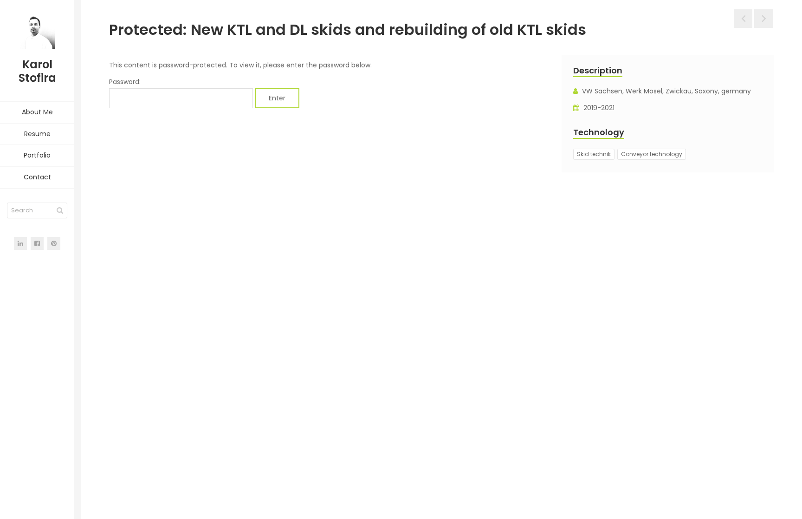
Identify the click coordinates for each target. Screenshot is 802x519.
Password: (125, 81)
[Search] (59, 210)
